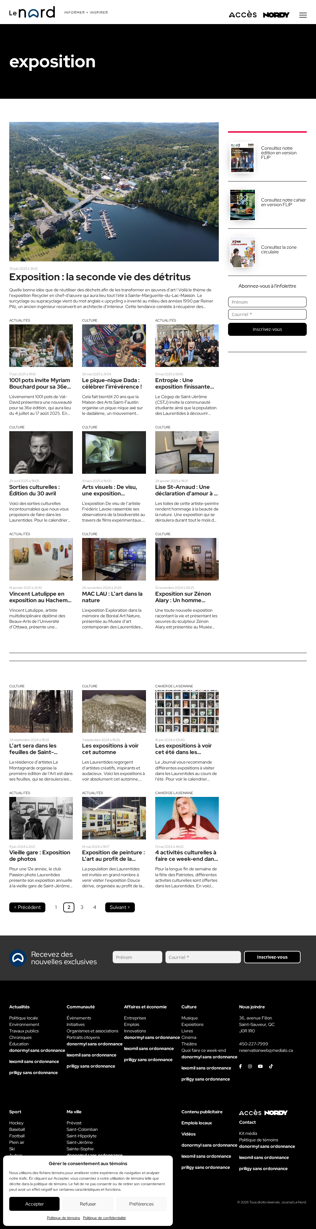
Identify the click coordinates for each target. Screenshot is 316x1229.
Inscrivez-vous (267, 329)
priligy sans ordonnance (33, 1072)
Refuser (88, 1204)
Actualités (19, 320)
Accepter (34, 1204)
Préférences (141, 1204)
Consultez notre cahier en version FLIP (283, 202)
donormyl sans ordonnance (37, 1050)
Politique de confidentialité (104, 1217)
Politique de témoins (63, 1217)
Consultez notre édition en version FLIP (279, 152)
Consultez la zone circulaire (279, 249)
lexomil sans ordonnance (34, 1061)
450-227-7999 (253, 1044)
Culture (90, 320)
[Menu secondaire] (303, 15)
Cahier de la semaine (174, 686)
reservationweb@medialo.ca (266, 1050)
